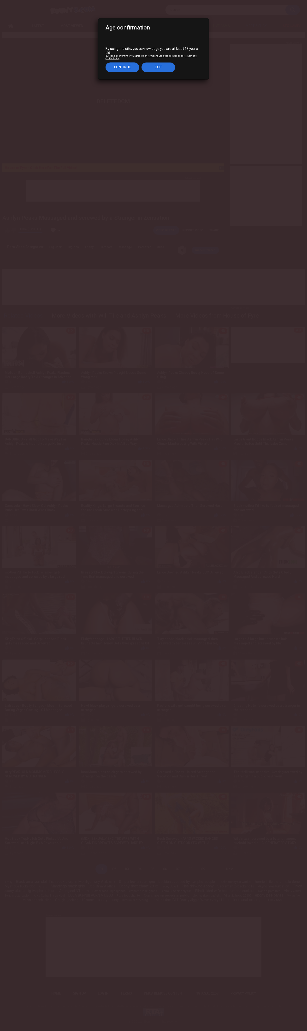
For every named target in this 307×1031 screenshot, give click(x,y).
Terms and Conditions (158, 56)
